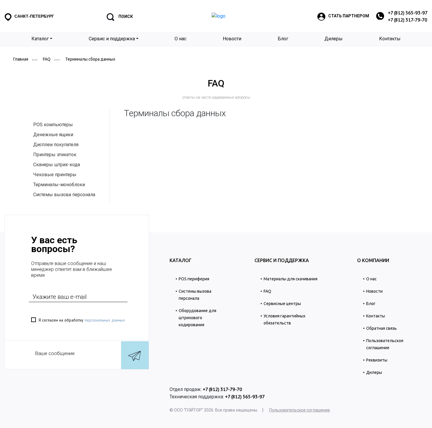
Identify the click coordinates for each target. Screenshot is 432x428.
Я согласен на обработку (81, 320)
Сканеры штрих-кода (56, 164)
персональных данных (105, 320)
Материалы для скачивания (290, 279)
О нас (180, 38)
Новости (232, 38)
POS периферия (194, 279)
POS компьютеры (53, 124)
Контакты (390, 38)
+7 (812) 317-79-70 (407, 20)
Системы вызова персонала (64, 194)
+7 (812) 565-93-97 (408, 13)
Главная (20, 59)
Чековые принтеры (54, 174)
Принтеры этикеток (54, 154)
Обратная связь (381, 328)
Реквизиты (376, 360)
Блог (283, 38)
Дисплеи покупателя (55, 144)
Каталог (40, 38)
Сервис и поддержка (112, 38)
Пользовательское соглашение (299, 410)
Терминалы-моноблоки (59, 184)
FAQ (47, 59)
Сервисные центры (282, 303)
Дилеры (333, 38)
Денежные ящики (53, 134)
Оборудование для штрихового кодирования (197, 317)
